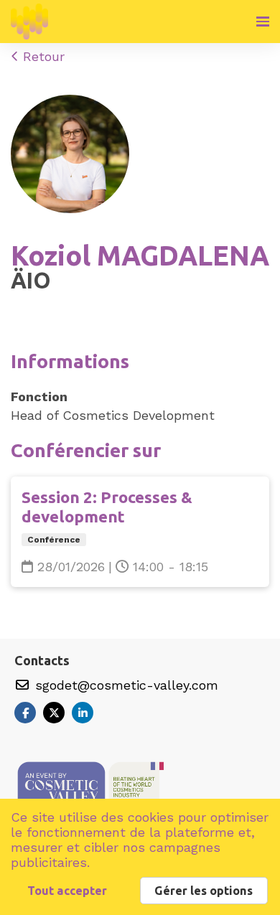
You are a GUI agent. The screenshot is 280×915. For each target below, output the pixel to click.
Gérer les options (203, 890)
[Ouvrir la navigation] (262, 21)
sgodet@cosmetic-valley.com (124, 685)
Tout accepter (67, 890)
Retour (42, 56)
